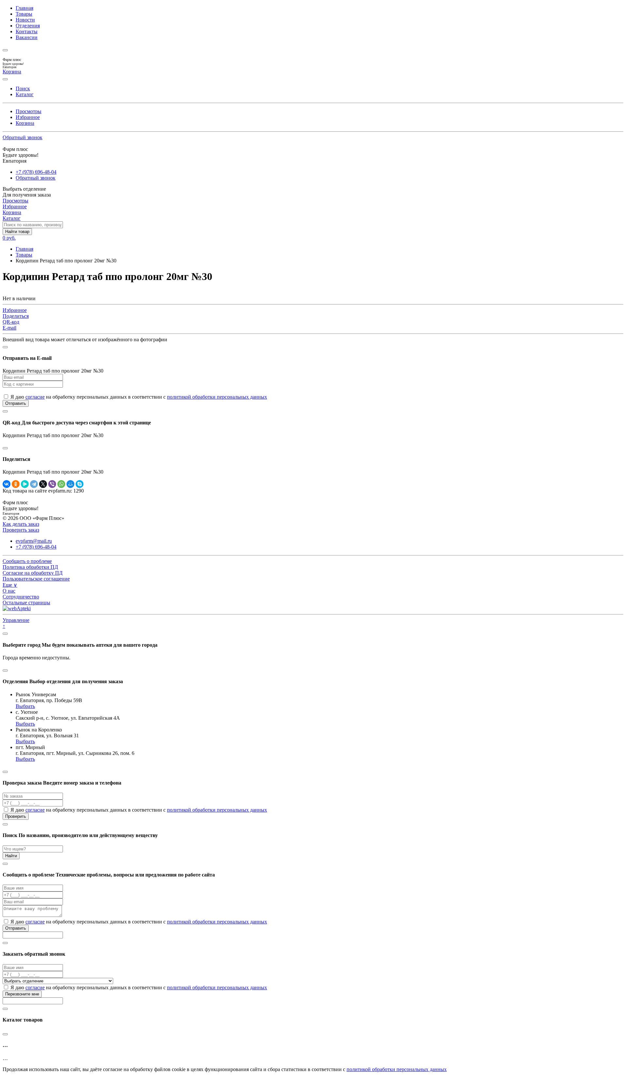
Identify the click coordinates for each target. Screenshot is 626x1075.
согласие (35, 397)
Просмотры (28, 111)
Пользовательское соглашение (36, 579)
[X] (43, 484)
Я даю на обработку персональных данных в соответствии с (138, 397)
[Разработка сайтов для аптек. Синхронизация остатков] (17, 608)
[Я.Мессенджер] (25, 484)
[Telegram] (34, 484)
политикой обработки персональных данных (217, 397)
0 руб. (9, 238)
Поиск (23, 88)
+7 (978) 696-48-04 (36, 172)
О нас (9, 591)
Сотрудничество (21, 596)
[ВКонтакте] (6, 484)
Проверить (15, 816)
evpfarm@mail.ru (34, 541)
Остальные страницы (26, 602)
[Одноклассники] (16, 484)
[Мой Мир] (70, 484)
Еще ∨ (10, 585)
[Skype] (79, 484)
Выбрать (25, 706)
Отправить (15, 403)
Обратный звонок (22, 137)
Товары (24, 14)
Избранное (28, 117)
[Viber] (52, 484)
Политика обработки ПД (30, 567)
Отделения (28, 25)
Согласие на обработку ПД (33, 573)
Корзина (25, 123)
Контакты (26, 31)
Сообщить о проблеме (27, 561)
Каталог (25, 94)
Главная (24, 8)
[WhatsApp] (61, 484)
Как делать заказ (21, 524)
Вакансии (26, 37)
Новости (25, 19)
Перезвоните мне (22, 994)
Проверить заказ (21, 530)
